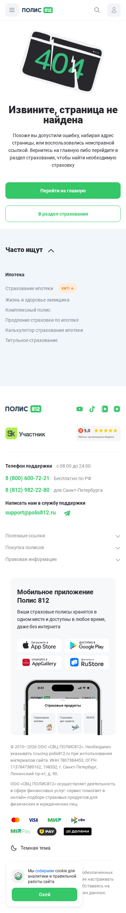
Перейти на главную (63, 190)
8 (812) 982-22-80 (27, 490)
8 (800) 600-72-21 (27, 478)
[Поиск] (97, 10)
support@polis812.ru (30, 512)
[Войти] (114, 10)
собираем (44, 871)
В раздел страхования (63, 214)
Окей (44, 894)
